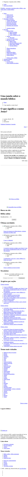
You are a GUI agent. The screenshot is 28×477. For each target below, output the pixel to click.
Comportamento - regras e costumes (12, 388)
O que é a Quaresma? (9, 300)
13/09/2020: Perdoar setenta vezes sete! (13, 346)
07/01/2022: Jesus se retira (10, 333)
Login (5, 4)
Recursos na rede (11, 40)
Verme (5, 397)
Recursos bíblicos (8, 445)
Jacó (5, 382)
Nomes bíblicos (10, 55)
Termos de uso (10, 16)
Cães (5, 359)
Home (5, 13)
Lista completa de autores (13, 63)
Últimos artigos (4, 327)
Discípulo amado (8, 387)
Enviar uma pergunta (11, 24)
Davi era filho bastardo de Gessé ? (12, 296)
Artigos (8, 36)
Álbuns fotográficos (11, 48)
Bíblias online (13, 41)
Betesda (5, 395)
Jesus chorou (7, 372)
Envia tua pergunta (8, 5)
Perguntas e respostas (9, 18)
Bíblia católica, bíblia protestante (11, 454)
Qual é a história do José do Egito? (12, 267)
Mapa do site (10, 17)
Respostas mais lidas (11, 23)
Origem (5, 370)
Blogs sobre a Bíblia (14, 44)
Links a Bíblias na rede (15, 35)
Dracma (5, 355)
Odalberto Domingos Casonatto (8, 124)
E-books (9, 51)
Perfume (6, 392)
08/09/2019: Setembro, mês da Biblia (12, 313)
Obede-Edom (7, 371)
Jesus (25, 126)
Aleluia (5, 375)
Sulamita (6, 368)
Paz (4, 380)
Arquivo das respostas (12, 21)
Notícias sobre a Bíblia (12, 57)
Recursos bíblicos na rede (16, 43)
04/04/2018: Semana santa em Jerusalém (13, 324)
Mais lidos (12, 37)
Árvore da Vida (7, 390)
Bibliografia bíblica (11, 52)
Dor (4, 394)
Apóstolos (6, 356)
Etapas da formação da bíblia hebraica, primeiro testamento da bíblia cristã (15, 232)
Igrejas (5, 462)
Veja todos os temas (8, 466)
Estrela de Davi (7, 366)
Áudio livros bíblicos (11, 53)
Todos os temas (23, 403)
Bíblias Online (10, 31)
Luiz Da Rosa (10, 61)
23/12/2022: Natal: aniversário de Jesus (13, 332)
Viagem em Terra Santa (12, 39)
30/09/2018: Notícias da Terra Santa (12, 317)
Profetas (5, 386)
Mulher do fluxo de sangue (10, 352)
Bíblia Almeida (13, 33)
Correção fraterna (8, 362)
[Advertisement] (14, 79)
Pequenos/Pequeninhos (9, 374)
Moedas (5, 456)
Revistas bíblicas (13, 45)
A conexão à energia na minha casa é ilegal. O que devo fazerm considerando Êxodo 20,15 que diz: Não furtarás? (15, 249)
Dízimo (5, 354)
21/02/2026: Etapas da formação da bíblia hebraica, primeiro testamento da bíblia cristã (14, 330)
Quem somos (7, 60)
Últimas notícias (4, 305)
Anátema (6, 364)
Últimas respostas (11, 20)
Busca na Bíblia (13, 32)
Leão (5, 360)
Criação (5, 463)
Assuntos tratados (11, 28)
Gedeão (5, 378)
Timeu (5, 358)
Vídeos (8, 49)
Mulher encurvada (8, 363)
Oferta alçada (7, 379)
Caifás (5, 384)
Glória (5, 376)
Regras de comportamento (10, 460)
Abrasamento (7, 367)
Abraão (5, 391)
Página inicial (10, 14)
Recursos (6, 29)
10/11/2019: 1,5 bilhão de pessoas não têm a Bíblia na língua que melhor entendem (14, 311)
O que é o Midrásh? (8, 240)
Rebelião (6, 383)
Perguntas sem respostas (12, 25)
